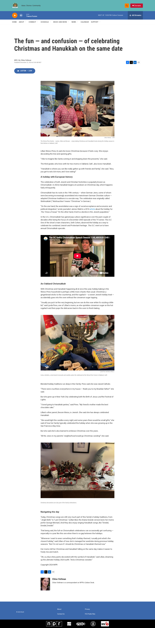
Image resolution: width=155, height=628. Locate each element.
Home (14, 22)
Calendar (85, 22)
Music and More (60, 22)
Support (94, 22)
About (21, 22)
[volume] (21, 15)
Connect (32, 22)
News (74, 22)
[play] (14, 15)
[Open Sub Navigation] (26, 22)
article (92, 209)
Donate (137, 5)
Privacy (87, 609)
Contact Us (61, 614)
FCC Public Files (90, 614)
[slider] (24, 15)
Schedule (45, 22)
